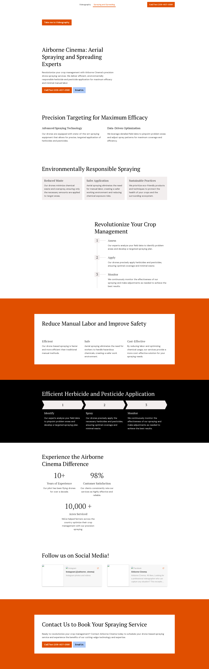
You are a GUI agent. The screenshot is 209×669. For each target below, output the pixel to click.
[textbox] (104, 4)
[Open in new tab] (98, 568)
